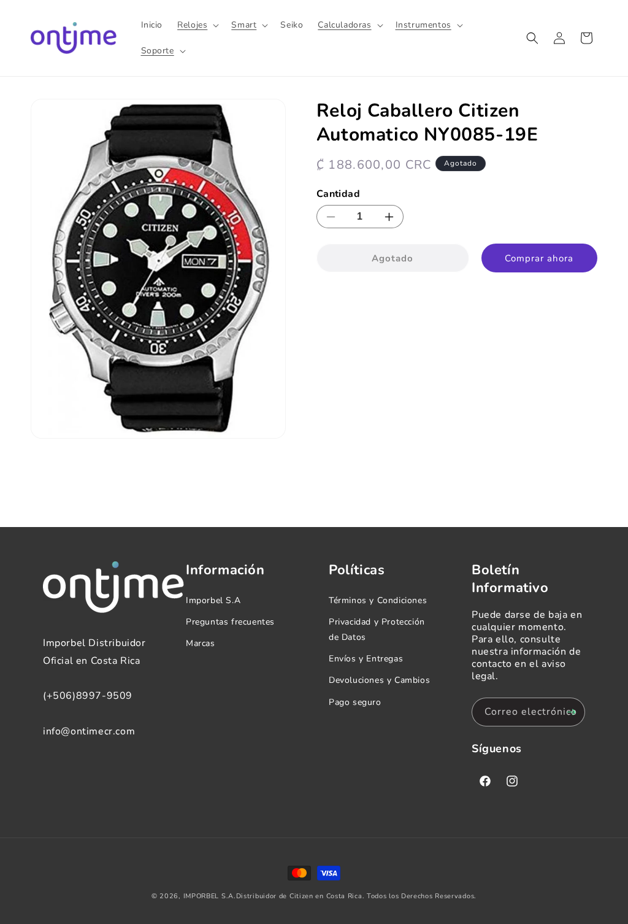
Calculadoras (344, 25)
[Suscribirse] (570, 712)
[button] (197, 25)
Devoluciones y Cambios (379, 680)
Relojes (192, 25)
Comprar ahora (539, 258)
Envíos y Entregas (366, 658)
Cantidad (338, 194)
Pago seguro (355, 702)
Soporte (157, 50)
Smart (243, 25)
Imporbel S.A (213, 600)
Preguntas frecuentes (230, 622)
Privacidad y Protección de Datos (377, 629)
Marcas (200, 643)
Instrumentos (423, 25)
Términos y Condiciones (378, 600)
